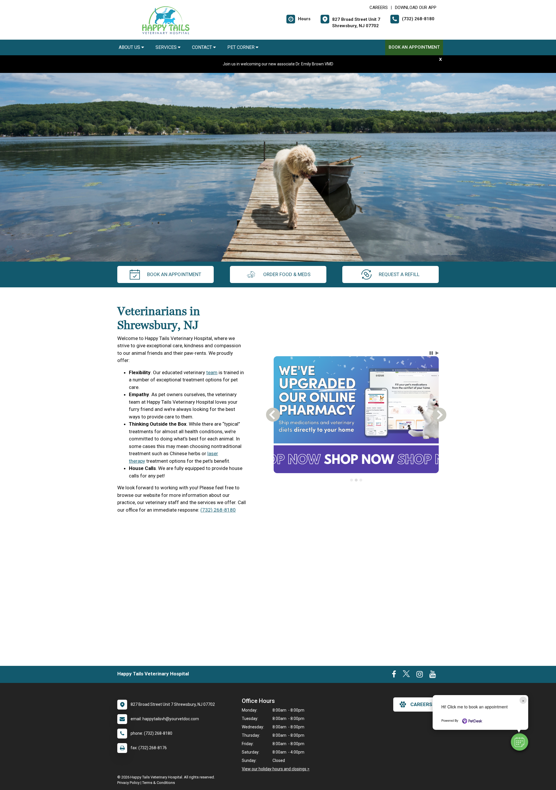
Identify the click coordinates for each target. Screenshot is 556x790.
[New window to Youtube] (433, 675)
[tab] (351, 480)
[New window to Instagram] (420, 675)
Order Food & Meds (286, 274)
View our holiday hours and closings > (276, 769)
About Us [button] (130, 47)
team (211, 372)
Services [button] (167, 47)
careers (421, 704)
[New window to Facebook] (394, 675)
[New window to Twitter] (406, 675)
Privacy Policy (128, 782)
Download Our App (415, 7)
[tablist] (356, 480)
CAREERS (379, 7)
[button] (519, 742)
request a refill (399, 274)
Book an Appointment (414, 47)
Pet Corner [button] (241, 47)
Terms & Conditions (158, 782)
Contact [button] (202, 47)
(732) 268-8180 (218, 510)
